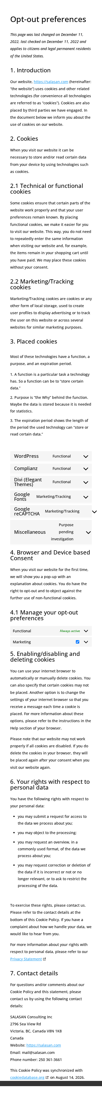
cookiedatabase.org (27, 1077)
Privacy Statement (26, 958)
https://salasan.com (51, 81)
